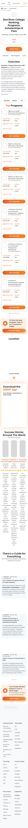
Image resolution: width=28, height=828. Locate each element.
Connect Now (14, 330)
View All (14, 679)
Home (5, 8)
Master (14, 100)
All (21, 100)
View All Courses (14, 313)
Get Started (14, 136)
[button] (8, 727)
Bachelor (7, 100)
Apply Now (14, 49)
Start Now (14, 699)
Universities (12, 8)
